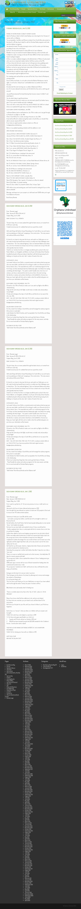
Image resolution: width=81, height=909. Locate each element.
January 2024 (28, 698)
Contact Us (9, 693)
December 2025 (29, 669)
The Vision (42, 9)
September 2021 (29, 737)
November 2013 (28, 827)
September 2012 (29, 850)
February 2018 (28, 766)
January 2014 (28, 824)
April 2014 (27, 819)
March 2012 (27, 859)
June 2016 (27, 780)
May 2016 (27, 782)
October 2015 (28, 793)
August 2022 (28, 722)
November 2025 (29, 671)
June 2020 (27, 745)
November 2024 (29, 682)
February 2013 (28, 842)
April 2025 (27, 674)
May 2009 (27, 899)
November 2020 (29, 744)
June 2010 (27, 887)
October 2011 (28, 867)
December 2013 (28, 826)
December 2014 (28, 807)
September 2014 (29, 812)
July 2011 (27, 872)
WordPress (63, 666)
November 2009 (29, 894)
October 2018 (28, 755)
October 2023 (28, 703)
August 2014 (28, 813)
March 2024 (28, 695)
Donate (23, 9)
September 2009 (29, 895)
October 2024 (28, 684)
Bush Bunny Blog (14, 9)
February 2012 (28, 861)
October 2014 (28, 810)
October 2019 (28, 750)
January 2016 (28, 788)
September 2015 (29, 794)
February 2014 (28, 823)
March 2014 (27, 821)
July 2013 (27, 834)
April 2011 (27, 876)
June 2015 (27, 799)
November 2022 (29, 720)
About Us (12, 12)
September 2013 (29, 831)
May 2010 (27, 889)
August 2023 (28, 706)
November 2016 (29, 774)
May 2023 (27, 710)
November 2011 (28, 865)
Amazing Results (61, 9)
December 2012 (28, 845)
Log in (62, 665)
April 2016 (27, 783)
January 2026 (28, 668)
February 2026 (28, 666)
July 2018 (27, 758)
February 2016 (28, 786)
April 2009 (27, 900)
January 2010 (28, 892)
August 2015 (28, 796)
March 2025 (28, 676)
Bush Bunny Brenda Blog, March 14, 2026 (63, 132)
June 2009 (27, 897)
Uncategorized (46, 668)
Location (9, 691)
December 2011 (28, 864)
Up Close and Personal (12, 682)
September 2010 (29, 884)
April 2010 (27, 891)
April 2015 (27, 802)
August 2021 (28, 739)
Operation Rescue (32, 9)
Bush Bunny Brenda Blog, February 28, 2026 (64, 139)
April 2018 (27, 763)
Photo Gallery (10, 680)
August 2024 (28, 687)
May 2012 (27, 856)
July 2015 (27, 797)
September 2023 (29, 704)
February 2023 (28, 715)
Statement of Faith (11, 690)
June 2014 (27, 816)
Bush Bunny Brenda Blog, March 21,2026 (63, 129)
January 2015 (28, 805)
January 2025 (28, 679)
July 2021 (27, 740)
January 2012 (28, 862)
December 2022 (29, 718)
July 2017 (27, 771)
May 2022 (27, 726)
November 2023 (29, 701)
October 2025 (28, 673)
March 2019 (27, 753)
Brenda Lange (42, 12)
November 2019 (29, 748)
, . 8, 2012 (19, 206)
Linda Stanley (46, 666)
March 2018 (27, 764)
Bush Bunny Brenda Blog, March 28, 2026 (64, 125)
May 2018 (27, 761)
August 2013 (28, 832)
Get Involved (51, 9)
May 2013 (27, 837)
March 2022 (28, 729)
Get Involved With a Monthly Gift (12, 673)
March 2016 (27, 785)
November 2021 (28, 734)
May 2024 (27, 691)
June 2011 (27, 873)
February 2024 (28, 696)
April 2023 (27, 712)
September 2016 (29, 775)
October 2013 (28, 829)
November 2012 (28, 846)
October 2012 (28, 848)
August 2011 (27, 870)
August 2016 (28, 777)
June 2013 (27, 835)
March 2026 (28, 665)
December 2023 (29, 699)
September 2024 (29, 685)
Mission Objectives (12, 687)
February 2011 (28, 878)
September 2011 (28, 868)
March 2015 (27, 804)
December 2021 (28, 733)
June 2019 (27, 752)
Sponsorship (10, 676)
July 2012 (27, 853)
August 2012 (28, 851)
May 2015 (27, 801)
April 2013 (27, 838)
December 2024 (29, 680)
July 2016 (27, 778)
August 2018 (28, 756)
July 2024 (27, 688)
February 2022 (28, 731)
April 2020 (27, 747)
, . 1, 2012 (19, 491)
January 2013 (28, 843)
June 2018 (27, 759)
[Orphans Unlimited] (25, 2)
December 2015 (28, 789)
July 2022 (27, 723)
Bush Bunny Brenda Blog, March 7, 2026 (63, 135)
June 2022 (27, 725)
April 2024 (27, 693)
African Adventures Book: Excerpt (27, 12)
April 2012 (27, 857)
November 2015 (28, 791)
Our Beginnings (10, 688)
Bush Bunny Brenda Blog (49, 665)
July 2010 (27, 886)
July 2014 (27, 815)
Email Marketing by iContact (65, 93)
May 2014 (27, 818)
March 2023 (28, 714)
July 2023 (27, 707)
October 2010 (28, 883)
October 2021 (28, 736)
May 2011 (27, 875)
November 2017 (28, 767)
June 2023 (27, 709)
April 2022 (27, 728)
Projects (9, 677)
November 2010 (29, 881)
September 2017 (29, 769)
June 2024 (27, 690)
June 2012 (27, 854)
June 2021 (27, 742)
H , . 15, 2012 (18, 28)
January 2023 (28, 717)
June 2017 (27, 772)
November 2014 (28, 808)
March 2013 (27, 840)
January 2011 (28, 880)
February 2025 (28, 677)
